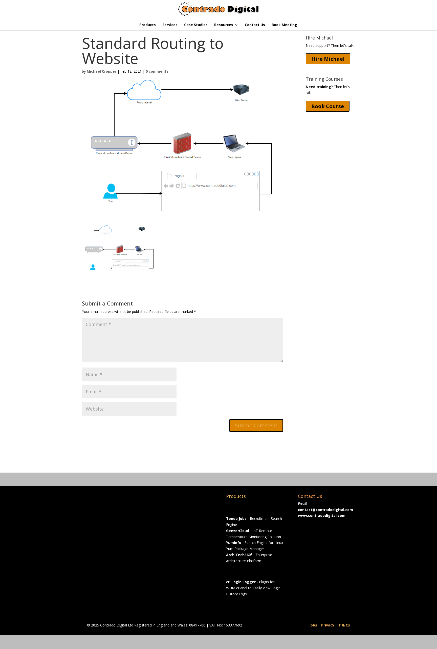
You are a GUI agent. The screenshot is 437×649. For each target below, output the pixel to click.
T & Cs (344, 625)
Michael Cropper (101, 71)
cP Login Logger (241, 581)
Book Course (327, 106)
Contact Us (255, 25)
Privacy (327, 625)
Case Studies (196, 25)
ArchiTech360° (239, 554)
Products (147, 25)
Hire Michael (328, 58)
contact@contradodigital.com (325, 509)
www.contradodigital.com (321, 515)
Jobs (313, 625)
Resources (223, 25)
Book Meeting (284, 25)
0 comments (157, 71)
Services (170, 25)
